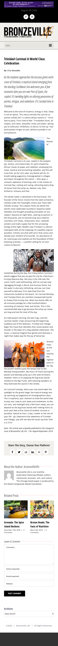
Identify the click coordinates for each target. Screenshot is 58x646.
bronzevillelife (31, 466)
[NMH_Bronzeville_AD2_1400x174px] (29, 2)
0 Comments (12, 531)
